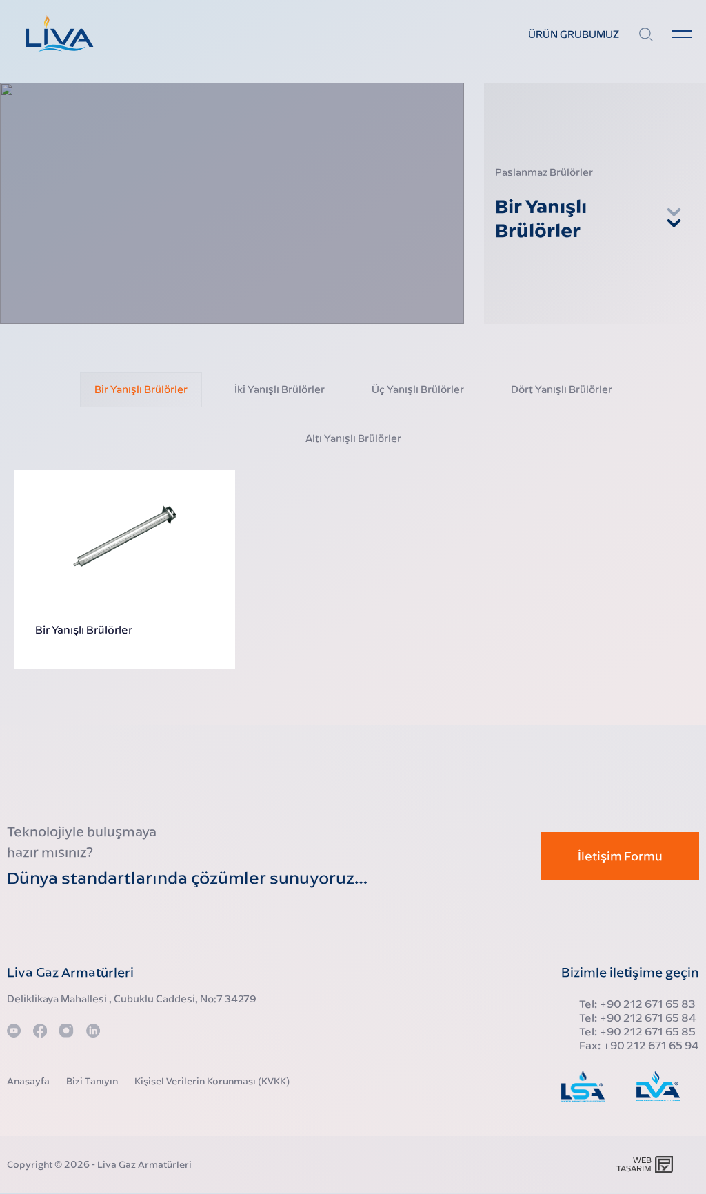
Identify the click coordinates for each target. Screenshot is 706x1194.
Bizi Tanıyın (92, 1081)
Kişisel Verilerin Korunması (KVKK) (212, 1081)
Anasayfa (28, 1081)
